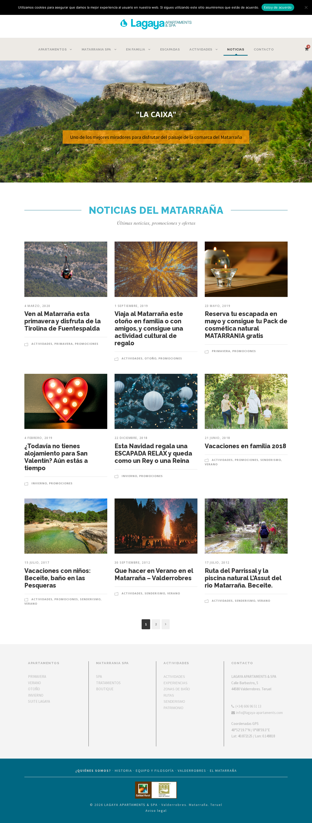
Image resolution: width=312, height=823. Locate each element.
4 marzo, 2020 (37, 306)
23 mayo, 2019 (218, 306)
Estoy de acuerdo (278, 7)
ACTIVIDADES (174, 677)
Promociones (86, 343)
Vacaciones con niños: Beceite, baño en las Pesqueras (57, 578)
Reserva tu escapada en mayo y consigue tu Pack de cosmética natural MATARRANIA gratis (246, 324)
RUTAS (169, 695)
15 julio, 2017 (36, 562)
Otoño (150, 358)
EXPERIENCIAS (175, 683)
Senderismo (270, 460)
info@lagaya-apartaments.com (259, 712)
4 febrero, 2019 (38, 438)
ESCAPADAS (170, 49)
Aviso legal (156, 810)
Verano (211, 464)
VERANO (34, 683)
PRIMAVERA (37, 676)
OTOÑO (34, 689)
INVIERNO (35, 695)
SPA (99, 676)
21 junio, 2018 (217, 438)
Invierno (39, 483)
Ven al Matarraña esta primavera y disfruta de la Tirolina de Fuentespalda (62, 321)
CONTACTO (264, 49)
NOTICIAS (235, 49)
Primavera (63, 343)
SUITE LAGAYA (39, 701)
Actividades (41, 343)
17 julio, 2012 (217, 562)
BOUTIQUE (104, 689)
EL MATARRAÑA (223, 770)
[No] (305, 7)
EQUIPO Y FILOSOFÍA (155, 770)
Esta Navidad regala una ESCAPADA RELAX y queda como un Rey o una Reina (153, 453)
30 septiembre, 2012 (132, 562)
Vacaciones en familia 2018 (245, 446)
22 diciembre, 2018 (131, 438)
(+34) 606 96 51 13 (248, 706)
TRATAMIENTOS (108, 683)
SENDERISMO (174, 701)
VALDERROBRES (192, 770)
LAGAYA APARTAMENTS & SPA (131, 805)
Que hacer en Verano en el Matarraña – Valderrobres (154, 574)
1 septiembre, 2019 (131, 306)
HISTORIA (123, 770)
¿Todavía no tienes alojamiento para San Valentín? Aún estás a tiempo (56, 457)
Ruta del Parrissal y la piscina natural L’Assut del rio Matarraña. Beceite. (243, 578)
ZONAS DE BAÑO (177, 689)
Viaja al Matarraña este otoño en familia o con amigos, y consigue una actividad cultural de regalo (149, 328)
